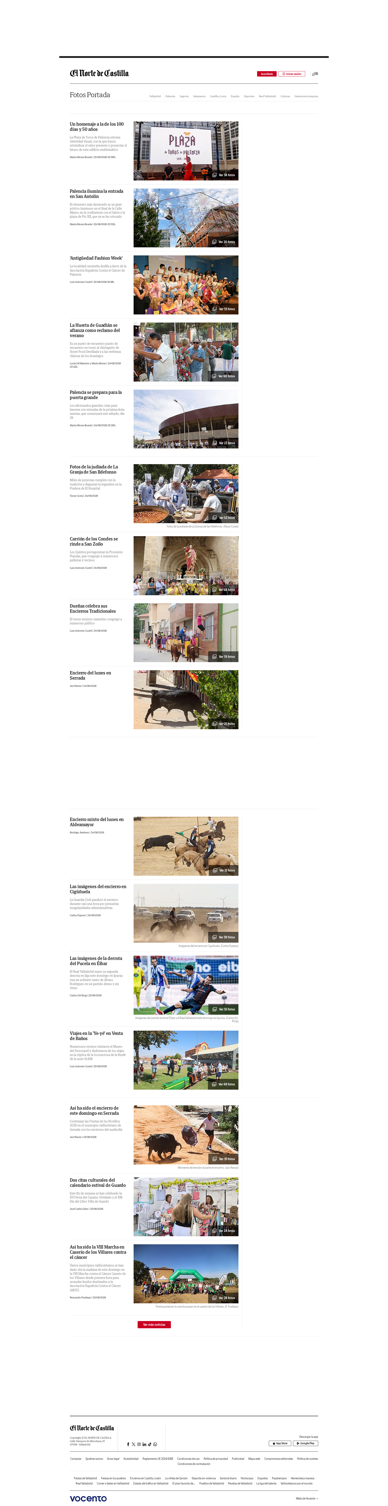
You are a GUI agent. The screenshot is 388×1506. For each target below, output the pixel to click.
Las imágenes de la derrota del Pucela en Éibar (96, 960)
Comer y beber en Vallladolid (113, 1483)
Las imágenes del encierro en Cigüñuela (98, 889)
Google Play (307, 1443)
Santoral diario (228, 1478)
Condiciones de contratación (194, 1464)
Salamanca (199, 96)
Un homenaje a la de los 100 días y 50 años (97, 126)
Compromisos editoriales (278, 1458)
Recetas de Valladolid (240, 1483)
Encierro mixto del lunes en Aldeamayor (97, 822)
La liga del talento (266, 1483)
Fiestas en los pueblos (113, 1478)
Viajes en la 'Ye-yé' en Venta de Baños (96, 1035)
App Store (281, 1443)
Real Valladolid (267, 96)
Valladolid (155, 96)
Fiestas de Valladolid (85, 1478)
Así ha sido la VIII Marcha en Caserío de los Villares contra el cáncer (98, 1252)
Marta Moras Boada (81, 157)
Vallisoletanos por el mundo (297, 1483)
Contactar (76, 1458)
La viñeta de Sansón (176, 1478)
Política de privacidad (216, 1458)
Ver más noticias (154, 1325)
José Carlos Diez (79, 1208)
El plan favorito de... (183, 1483)
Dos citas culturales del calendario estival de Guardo (98, 1182)
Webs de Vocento (305, 1498)
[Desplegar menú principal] (315, 74)
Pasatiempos (279, 1478)
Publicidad (238, 1458)
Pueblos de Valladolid (211, 1483)
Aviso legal (113, 1458)
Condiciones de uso (188, 1458)
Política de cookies (307, 1458)
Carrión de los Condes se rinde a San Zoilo (94, 541)
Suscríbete (267, 74)
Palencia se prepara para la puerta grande (96, 394)
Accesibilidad (131, 1458)
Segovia (184, 96)
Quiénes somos (94, 1458)
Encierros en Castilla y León (145, 1478)
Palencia (170, 96)
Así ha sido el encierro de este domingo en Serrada (94, 1110)
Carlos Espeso (78, 915)
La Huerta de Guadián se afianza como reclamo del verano (95, 330)
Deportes (249, 96)
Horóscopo (247, 1478)
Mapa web (254, 1458)
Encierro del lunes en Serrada (90, 675)
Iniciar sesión (293, 74)
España (235, 96)
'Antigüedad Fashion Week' (96, 258)
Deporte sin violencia (204, 1478)
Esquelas (263, 1478)
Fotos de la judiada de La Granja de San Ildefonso (94, 469)
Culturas (285, 96)
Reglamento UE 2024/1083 (158, 1458)
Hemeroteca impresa (306, 96)
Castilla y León (218, 96)
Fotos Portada (90, 94)
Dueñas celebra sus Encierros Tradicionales (93, 608)
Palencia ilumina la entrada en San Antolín (96, 193)
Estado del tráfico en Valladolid (150, 1483)
